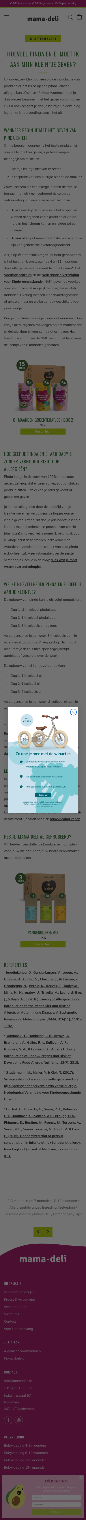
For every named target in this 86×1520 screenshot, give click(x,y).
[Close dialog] (73, 712)
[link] (43, 760)
